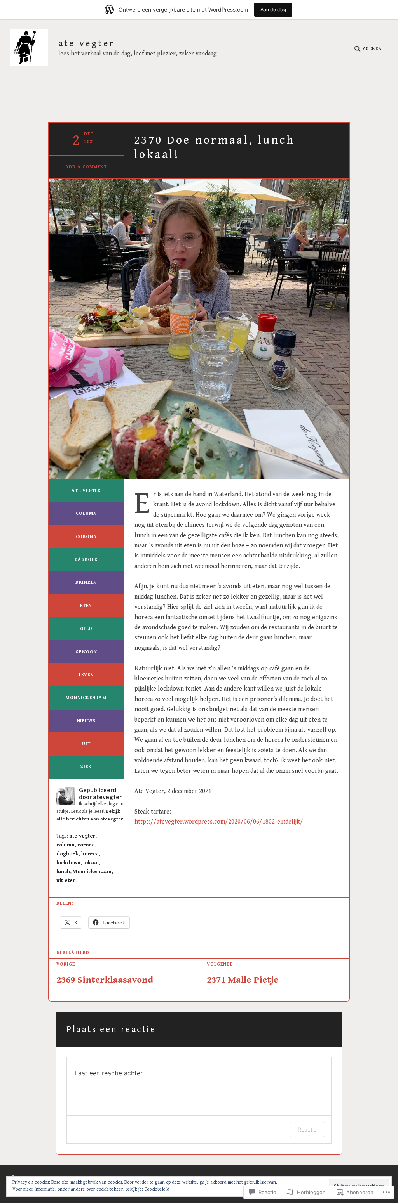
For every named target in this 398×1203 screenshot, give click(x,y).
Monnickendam (86, 697)
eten (86, 605)
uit (86, 743)
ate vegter (86, 43)
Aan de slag (273, 9)
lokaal (91, 863)
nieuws (86, 721)
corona (86, 536)
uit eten (66, 881)
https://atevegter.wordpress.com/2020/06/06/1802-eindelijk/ (218, 822)
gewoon (86, 651)
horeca (90, 854)
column (86, 513)
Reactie (307, 1129)
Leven (86, 674)
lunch (63, 872)
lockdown (68, 863)
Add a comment (86, 167)
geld (86, 628)
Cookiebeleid (156, 1189)
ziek (86, 766)
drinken (86, 582)
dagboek (86, 559)
